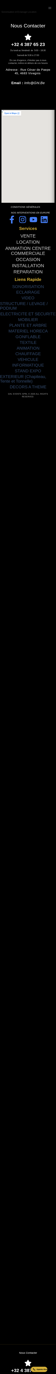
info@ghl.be (34, 83)
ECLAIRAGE (28, 292)
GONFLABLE (28, 337)
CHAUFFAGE (28, 354)
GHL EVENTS (19, 6)
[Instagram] (23, 220)
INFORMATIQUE (28, 365)
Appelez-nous (41, 1369)
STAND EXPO (28, 371)
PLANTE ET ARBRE (28, 325)
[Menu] (49, 8)
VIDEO (28, 298)
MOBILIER (28, 319)
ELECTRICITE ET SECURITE (28, 314)
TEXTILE (28, 342)
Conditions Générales (25, 207)
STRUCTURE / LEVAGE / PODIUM (24, 305)
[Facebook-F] (12, 220)
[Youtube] (33, 220)
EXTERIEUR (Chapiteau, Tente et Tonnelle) (23, 378)
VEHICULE (28, 359)
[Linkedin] (44, 220)
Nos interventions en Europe (30, 213)
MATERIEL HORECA (28, 331)
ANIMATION (28, 348)
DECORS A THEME (28, 387)
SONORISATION (28, 286)
